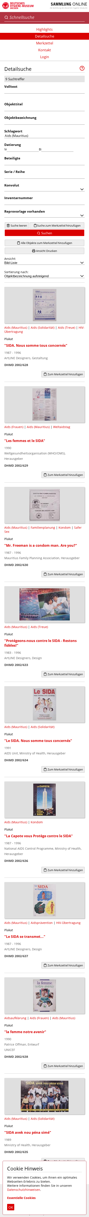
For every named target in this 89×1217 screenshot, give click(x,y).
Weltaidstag (61, 427)
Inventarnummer (18, 198)
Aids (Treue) (66, 327)
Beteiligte (12, 158)
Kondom (65, 527)
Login (44, 56)
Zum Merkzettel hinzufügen (65, 374)
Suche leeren (18, 225)
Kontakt (44, 50)
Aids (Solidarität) (42, 327)
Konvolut (11, 185)
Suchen (46, 233)
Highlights (44, 29)
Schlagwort (13, 131)
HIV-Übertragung (68, 923)
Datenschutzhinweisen (23, 1190)
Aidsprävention (42, 923)
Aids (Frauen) (13, 427)
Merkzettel (44, 43)
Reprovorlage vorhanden (24, 211)
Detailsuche (44, 36)
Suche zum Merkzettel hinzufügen (59, 225)
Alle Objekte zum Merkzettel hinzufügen (46, 243)
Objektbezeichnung (20, 117)
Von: (5, 149)
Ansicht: (10, 259)
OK (10, 1207)
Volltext (10, 86)
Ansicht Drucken (46, 251)
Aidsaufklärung (15, 1018)
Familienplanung (43, 527)
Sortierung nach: (16, 272)
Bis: (40, 149)
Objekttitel (13, 104)
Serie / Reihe (14, 172)
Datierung (12, 144)
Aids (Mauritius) (15, 327)
